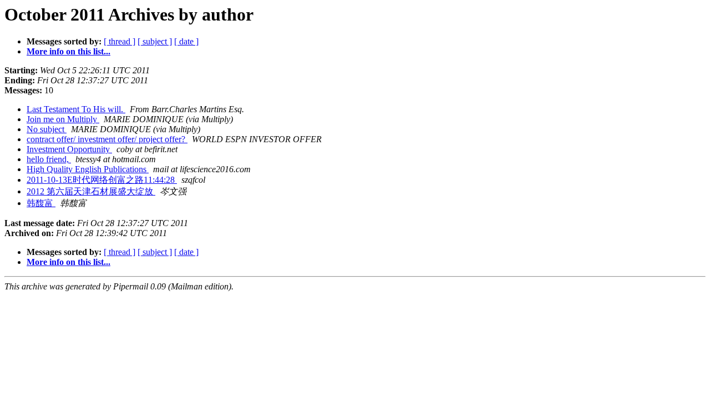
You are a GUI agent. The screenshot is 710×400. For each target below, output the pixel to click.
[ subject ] (155, 41)
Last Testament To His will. (76, 109)
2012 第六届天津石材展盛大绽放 (91, 191)
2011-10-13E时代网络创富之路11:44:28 (102, 179)
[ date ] (186, 41)
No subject (47, 129)
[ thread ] (119, 41)
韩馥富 (41, 203)
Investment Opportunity (69, 149)
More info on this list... (68, 51)
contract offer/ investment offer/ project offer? (107, 139)
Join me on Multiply (63, 119)
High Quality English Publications (88, 169)
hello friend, (49, 159)
